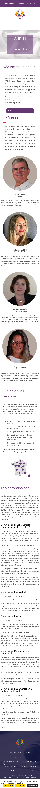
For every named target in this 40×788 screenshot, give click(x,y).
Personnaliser (32, 785)
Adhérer (21, 4)
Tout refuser (20, 785)
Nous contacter (10, 4)
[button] (36, 26)
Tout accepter (8, 785)
